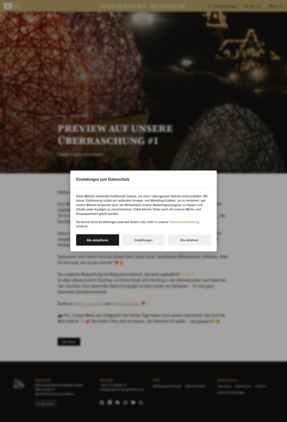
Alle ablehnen (189, 240)
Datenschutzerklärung (184, 222)
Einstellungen (143, 240)
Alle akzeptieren (97, 240)
